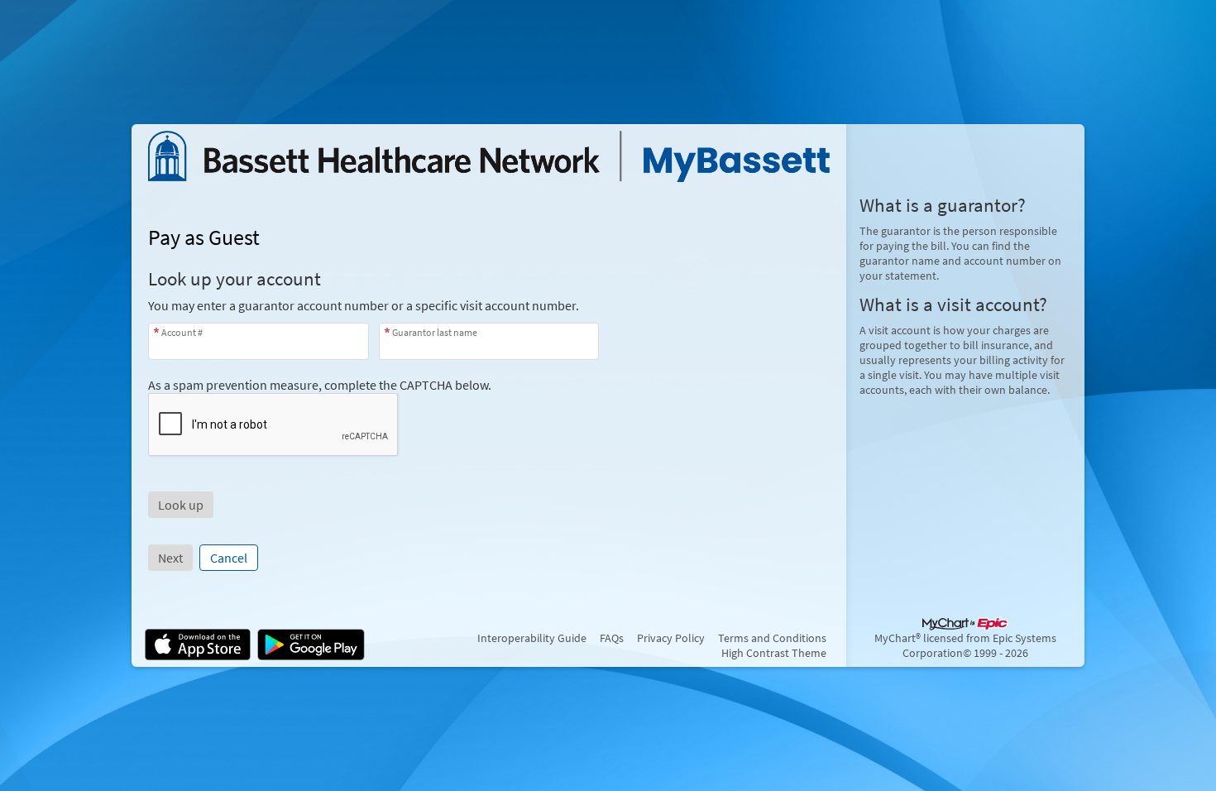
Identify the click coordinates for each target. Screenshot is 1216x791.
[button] (180, 504)
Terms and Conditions (772, 637)
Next (170, 557)
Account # (182, 332)
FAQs (612, 637)
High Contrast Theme (773, 652)
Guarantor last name (434, 332)
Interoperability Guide (531, 637)
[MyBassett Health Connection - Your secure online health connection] (489, 156)
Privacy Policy (671, 637)
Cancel (228, 557)
